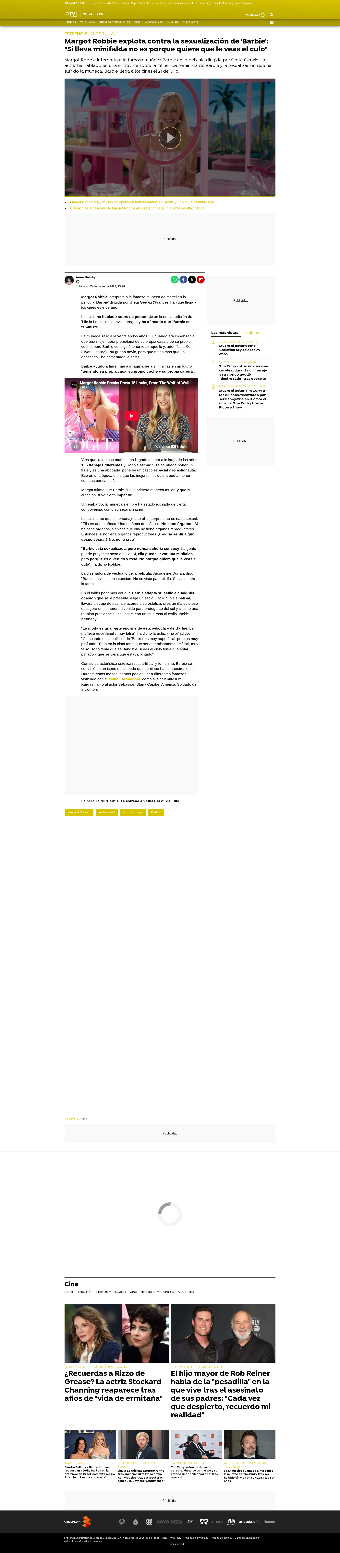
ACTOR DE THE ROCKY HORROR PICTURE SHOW (246, 1465)
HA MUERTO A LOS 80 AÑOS (237, 362)
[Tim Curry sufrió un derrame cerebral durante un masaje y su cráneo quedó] (196, 1445)
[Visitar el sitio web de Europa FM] (218, 1522)
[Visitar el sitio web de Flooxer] (269, 1522)
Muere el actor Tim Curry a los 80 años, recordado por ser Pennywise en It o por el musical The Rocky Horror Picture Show (242, 399)
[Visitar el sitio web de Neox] (149, 1522)
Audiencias (190, 22)
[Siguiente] (273, 3)
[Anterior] (89, 3)
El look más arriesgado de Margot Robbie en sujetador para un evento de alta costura (137, 208)
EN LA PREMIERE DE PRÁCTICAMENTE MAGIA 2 (97, 1367)
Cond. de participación (247, 1537)
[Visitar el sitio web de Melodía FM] (231, 1522)
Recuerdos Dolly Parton (105, 3)
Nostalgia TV (153, 22)
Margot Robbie (79, 812)
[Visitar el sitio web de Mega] (177, 1522)
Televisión (87, 22)
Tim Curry (152, 3)
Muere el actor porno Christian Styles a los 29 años (239, 350)
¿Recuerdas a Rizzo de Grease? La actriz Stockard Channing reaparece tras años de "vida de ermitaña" (114, 1386)
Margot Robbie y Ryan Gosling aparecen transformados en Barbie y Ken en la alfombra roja (142, 202)
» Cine (83, 1119)
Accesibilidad (176, 1544)
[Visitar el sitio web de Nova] (163, 1522)
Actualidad (107, 812)
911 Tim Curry (203, 3)
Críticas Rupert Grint (133, 3)
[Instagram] (78, 282)
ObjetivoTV (71, 1119)
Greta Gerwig (133, 812)
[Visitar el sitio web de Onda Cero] (204, 1522)
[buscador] (271, 15)
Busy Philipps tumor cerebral (176, 3)
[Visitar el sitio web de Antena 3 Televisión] (122, 1522)
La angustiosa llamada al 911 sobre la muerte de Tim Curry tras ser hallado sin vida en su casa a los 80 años (249, 1476)
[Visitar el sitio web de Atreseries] (190, 1522)
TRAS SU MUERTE (77, 1463)
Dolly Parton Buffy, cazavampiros (232, 3)
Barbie (156, 812)
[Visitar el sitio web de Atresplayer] (250, 1522)
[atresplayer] (254, 15)
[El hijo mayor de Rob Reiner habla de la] (223, 1333)
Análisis (173, 22)
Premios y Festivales (114, 22)
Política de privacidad (196, 1537)
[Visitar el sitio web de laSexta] (135, 1522)
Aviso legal (175, 1537)
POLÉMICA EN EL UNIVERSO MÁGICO (137, 1465)
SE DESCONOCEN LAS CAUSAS (238, 342)
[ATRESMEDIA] (77, 1521)
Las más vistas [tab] (224, 333)
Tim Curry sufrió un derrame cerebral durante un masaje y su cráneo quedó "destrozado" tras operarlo (243, 372)
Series (71, 22)
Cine (137, 22)
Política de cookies (221, 1537)
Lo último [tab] (252, 333)
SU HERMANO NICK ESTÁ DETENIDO (196, 1367)
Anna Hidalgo (87, 277)
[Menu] (271, 23)
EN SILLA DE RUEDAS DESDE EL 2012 (242, 386)
